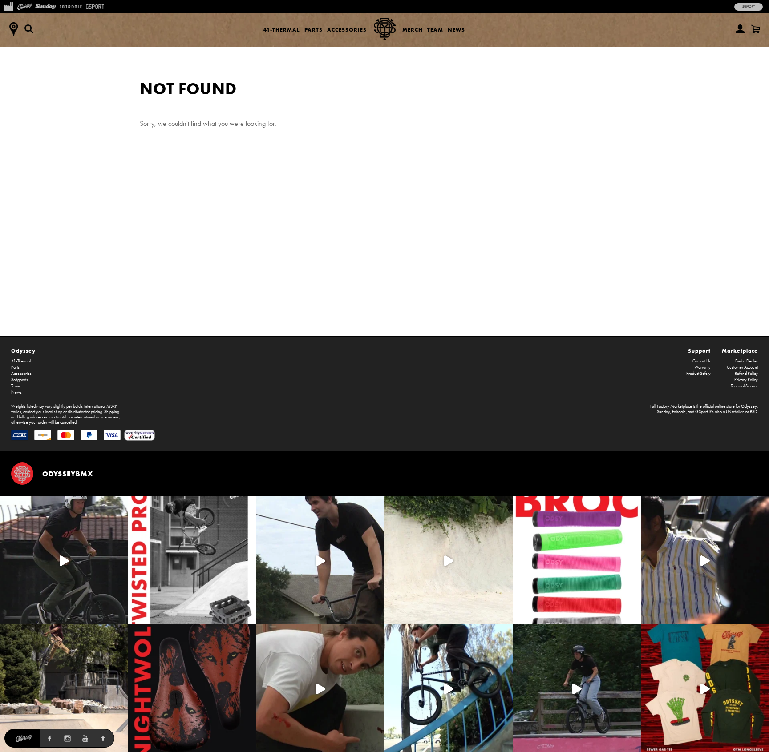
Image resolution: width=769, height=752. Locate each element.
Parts (313, 29)
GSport (701, 411)
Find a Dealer (746, 361)
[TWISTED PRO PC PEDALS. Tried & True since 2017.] (192, 560)
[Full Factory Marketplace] (8, 6)
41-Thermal (281, 29)
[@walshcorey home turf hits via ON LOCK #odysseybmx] (448, 560)
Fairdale (679, 411)
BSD (753, 411)
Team (435, 29)
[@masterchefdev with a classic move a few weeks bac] (64, 688)
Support (748, 6)
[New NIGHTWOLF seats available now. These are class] (192, 688)
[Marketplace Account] (740, 29)
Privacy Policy (746, 379)
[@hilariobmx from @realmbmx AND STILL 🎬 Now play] (705, 560)
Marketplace (740, 350)
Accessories (347, 29)
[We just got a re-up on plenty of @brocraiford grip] (577, 560)
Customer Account (742, 367)
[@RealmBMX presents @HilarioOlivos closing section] (448, 688)
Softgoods (19, 379)
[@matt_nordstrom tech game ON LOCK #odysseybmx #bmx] (320, 560)
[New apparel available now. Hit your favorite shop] (705, 688)
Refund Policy (746, 373)
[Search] (29, 29)
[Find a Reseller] (13, 29)
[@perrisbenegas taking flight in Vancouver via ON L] (577, 688)
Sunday (663, 411)
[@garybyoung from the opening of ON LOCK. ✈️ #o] (64, 560)
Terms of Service (744, 386)
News (456, 29)
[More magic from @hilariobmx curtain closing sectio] (320, 688)
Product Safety (698, 373)
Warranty (702, 367)
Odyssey (23, 350)
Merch (412, 29)
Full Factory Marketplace (671, 406)
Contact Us (701, 361)
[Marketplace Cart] (756, 29)
